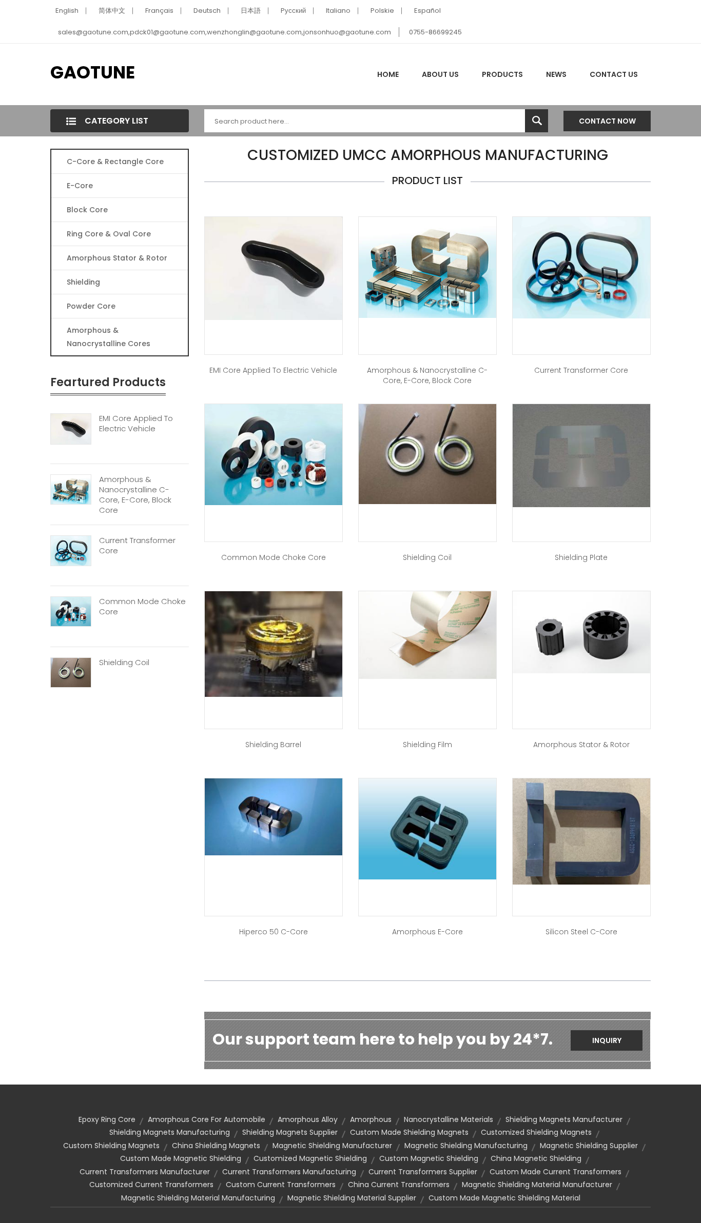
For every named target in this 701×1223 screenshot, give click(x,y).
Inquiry (606, 1040)
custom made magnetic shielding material (504, 1198)
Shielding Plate (581, 557)
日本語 (251, 10)
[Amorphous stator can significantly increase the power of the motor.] (581, 632)
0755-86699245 (435, 32)
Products (502, 74)
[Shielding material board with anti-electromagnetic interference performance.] (581, 455)
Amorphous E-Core (427, 932)
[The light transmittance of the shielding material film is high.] (427, 634)
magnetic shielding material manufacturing (198, 1198)
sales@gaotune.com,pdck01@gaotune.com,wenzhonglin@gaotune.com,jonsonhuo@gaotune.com (224, 32)
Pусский (293, 10)
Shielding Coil (124, 662)
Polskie (382, 10)
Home (388, 74)
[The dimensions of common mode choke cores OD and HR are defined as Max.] (273, 454)
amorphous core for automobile (206, 1119)
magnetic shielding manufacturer (332, 1145)
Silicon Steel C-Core (581, 932)
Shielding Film (427, 744)
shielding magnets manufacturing (169, 1132)
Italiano (338, 10)
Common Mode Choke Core (142, 606)
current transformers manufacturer (145, 1172)
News (556, 74)
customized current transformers (151, 1184)
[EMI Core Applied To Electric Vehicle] (71, 428)
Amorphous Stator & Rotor (117, 258)
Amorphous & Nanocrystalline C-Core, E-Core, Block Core (135, 494)
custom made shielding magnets (409, 1132)
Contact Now (607, 121)
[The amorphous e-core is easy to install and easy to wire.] (427, 828)
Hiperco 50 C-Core (273, 932)
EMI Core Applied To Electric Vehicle (136, 423)
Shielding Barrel (273, 744)
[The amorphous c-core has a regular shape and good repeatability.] (273, 816)
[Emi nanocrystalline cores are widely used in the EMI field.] (273, 268)
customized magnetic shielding (310, 1158)
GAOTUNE (92, 72)
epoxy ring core (107, 1119)
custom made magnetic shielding (180, 1158)
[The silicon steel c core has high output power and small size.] (581, 831)
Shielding (83, 282)
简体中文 (112, 10)
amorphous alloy (308, 1119)
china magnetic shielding (536, 1158)
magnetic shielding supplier (589, 1145)
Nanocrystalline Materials (448, 1119)
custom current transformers (281, 1184)
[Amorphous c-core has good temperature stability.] (427, 267)
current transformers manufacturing (289, 1172)
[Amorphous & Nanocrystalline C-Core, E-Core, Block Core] (71, 489)
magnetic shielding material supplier (351, 1198)
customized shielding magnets (536, 1132)
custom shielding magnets (111, 1145)
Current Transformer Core (137, 545)
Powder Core (91, 306)
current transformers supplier (422, 1172)
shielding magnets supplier (290, 1132)
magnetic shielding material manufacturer (537, 1184)
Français (159, 10)
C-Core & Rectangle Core (115, 161)
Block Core (88, 210)
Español (427, 10)
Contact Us (614, 74)
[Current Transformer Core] (71, 550)
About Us (440, 74)
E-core (80, 186)
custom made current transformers (555, 1172)
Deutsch (207, 10)
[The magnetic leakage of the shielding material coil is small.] (427, 453)
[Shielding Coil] (71, 672)
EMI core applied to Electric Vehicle (273, 370)
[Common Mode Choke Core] (71, 611)
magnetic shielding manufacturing (466, 1145)
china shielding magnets (216, 1145)
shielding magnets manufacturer (563, 1119)
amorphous (371, 1119)
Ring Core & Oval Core (109, 234)
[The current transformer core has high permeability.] (581, 267)
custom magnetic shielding (428, 1158)
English (67, 10)
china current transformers (399, 1184)
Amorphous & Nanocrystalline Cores (108, 337)
